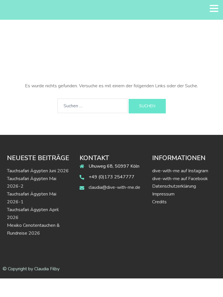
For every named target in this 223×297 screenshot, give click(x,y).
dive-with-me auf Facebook (180, 178)
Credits (159, 202)
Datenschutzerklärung (174, 186)
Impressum (163, 194)
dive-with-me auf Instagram (180, 171)
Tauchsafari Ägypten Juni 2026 (38, 171)
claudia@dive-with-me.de (114, 187)
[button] (214, 8)
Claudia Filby (47, 269)
